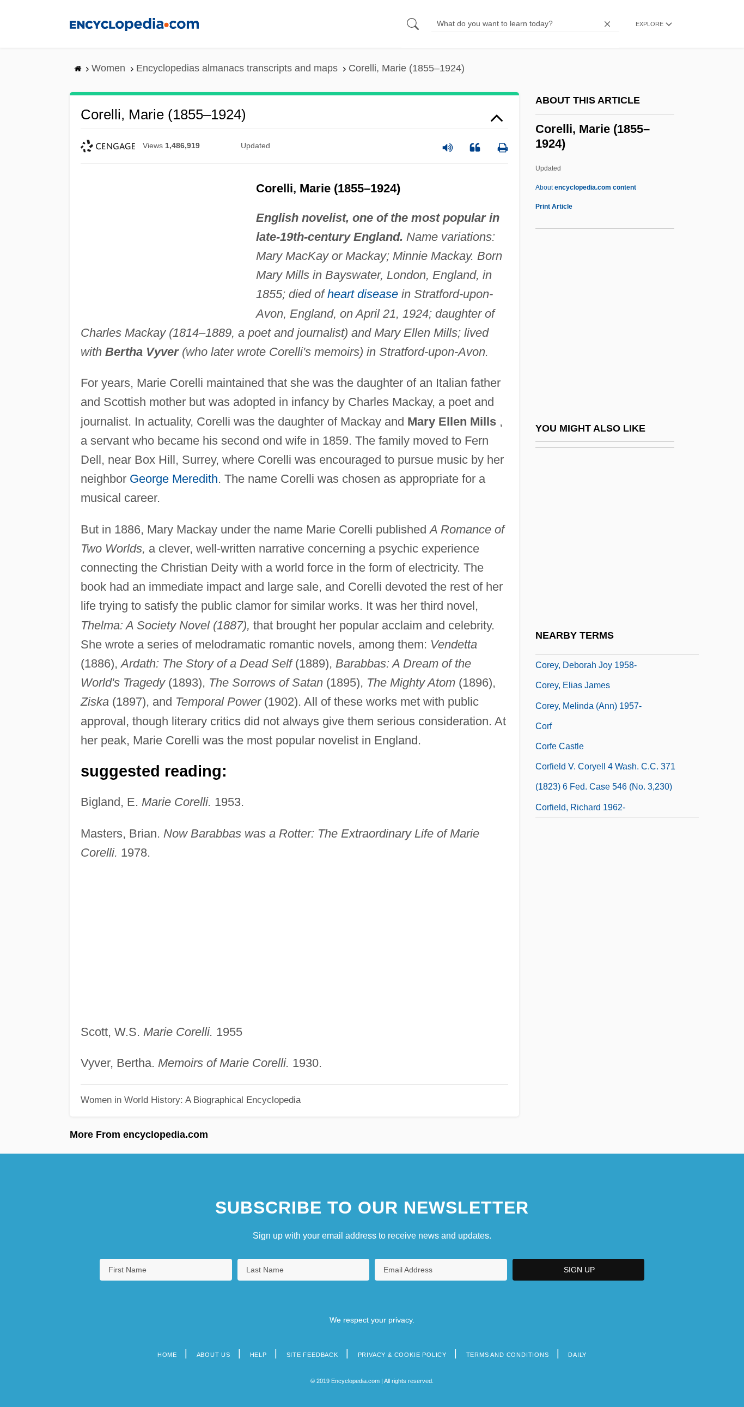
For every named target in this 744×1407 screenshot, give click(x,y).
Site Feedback (312, 1354)
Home (167, 1354)
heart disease (362, 294)
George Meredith (174, 479)
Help (258, 1354)
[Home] (134, 24)
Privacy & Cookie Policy (402, 1354)
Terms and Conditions (507, 1354)
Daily (577, 1354)
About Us (213, 1354)
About (585, 187)
